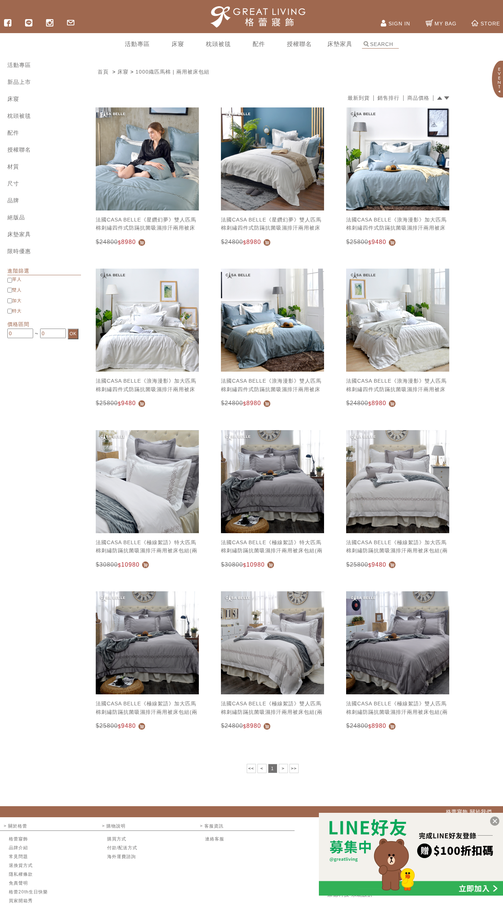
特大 (17, 310)
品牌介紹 (18, 847)
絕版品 (16, 217)
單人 (17, 279)
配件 (13, 133)
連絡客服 (214, 839)
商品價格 (418, 98)
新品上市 (19, 82)
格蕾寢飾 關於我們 (469, 812)
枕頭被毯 (19, 116)
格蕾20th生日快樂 (28, 891)
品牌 (13, 200)
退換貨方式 (21, 865)
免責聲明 (18, 883)
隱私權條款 (21, 874)
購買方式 (116, 839)
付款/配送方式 (122, 847)
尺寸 (13, 183)
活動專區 (19, 65)
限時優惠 (19, 251)
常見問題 (18, 856)
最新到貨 (359, 98)
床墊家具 (19, 234)
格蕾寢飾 (18, 839)
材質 (13, 166)
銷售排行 (388, 98)
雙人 (17, 290)
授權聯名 (19, 149)
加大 (17, 300)
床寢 (13, 99)
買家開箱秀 (21, 900)
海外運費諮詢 (121, 856)
